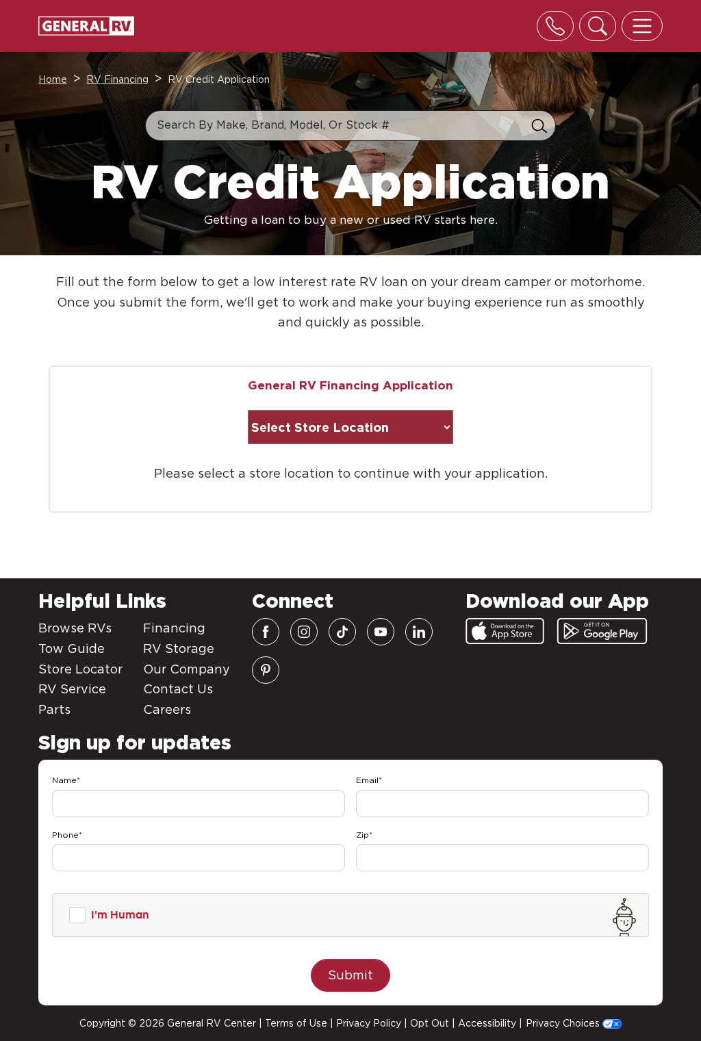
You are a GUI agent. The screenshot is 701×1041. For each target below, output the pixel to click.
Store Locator (80, 669)
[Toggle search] (597, 26)
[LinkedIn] (419, 631)
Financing (174, 628)
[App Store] (505, 631)
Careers (167, 709)
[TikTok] (342, 631)
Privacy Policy (368, 1023)
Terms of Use (296, 1023)
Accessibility (487, 1023)
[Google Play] (602, 631)
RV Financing (117, 79)
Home (52, 79)
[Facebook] (265, 631)
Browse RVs (75, 628)
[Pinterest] (265, 670)
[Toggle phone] (555, 26)
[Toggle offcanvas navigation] (642, 26)
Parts (54, 709)
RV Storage (178, 648)
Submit (350, 975)
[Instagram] (304, 631)
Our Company (186, 669)
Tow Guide (71, 648)
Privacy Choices (564, 1023)
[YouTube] (380, 631)
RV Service (72, 689)
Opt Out (429, 1023)
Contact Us (178, 689)
